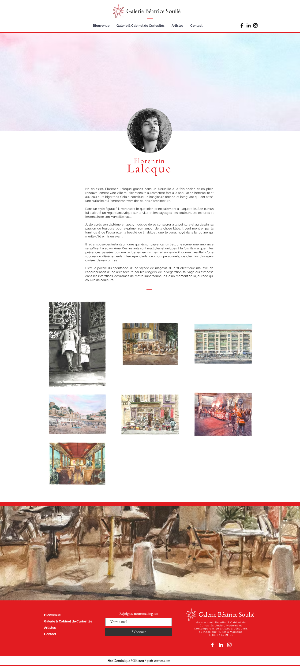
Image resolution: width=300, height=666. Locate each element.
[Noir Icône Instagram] (255, 25)
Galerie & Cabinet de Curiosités (68, 621)
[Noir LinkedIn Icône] (248, 25)
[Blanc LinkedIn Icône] (221, 645)
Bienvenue (52, 615)
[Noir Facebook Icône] (242, 25)
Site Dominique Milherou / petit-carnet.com (139, 660)
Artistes (50, 627)
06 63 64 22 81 (222, 634)
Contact (50, 634)
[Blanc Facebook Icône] (212, 645)
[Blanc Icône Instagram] (229, 645)
